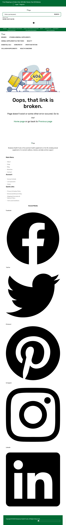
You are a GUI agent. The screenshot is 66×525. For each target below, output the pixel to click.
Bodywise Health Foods (22, 519)
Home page (19, 121)
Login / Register (20, 4)
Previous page (45, 121)
